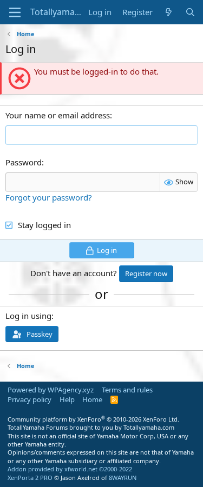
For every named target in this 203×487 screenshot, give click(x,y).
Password (23, 162)
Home (92, 399)
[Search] (190, 12)
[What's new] (168, 12)
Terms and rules (127, 390)
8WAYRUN (122, 477)
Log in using (28, 315)
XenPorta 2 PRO (30, 477)
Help (67, 399)
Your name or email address (57, 115)
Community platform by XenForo (93, 419)
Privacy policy (29, 399)
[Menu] (15, 12)
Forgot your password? (48, 197)
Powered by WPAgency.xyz (51, 390)
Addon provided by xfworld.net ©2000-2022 (70, 469)
